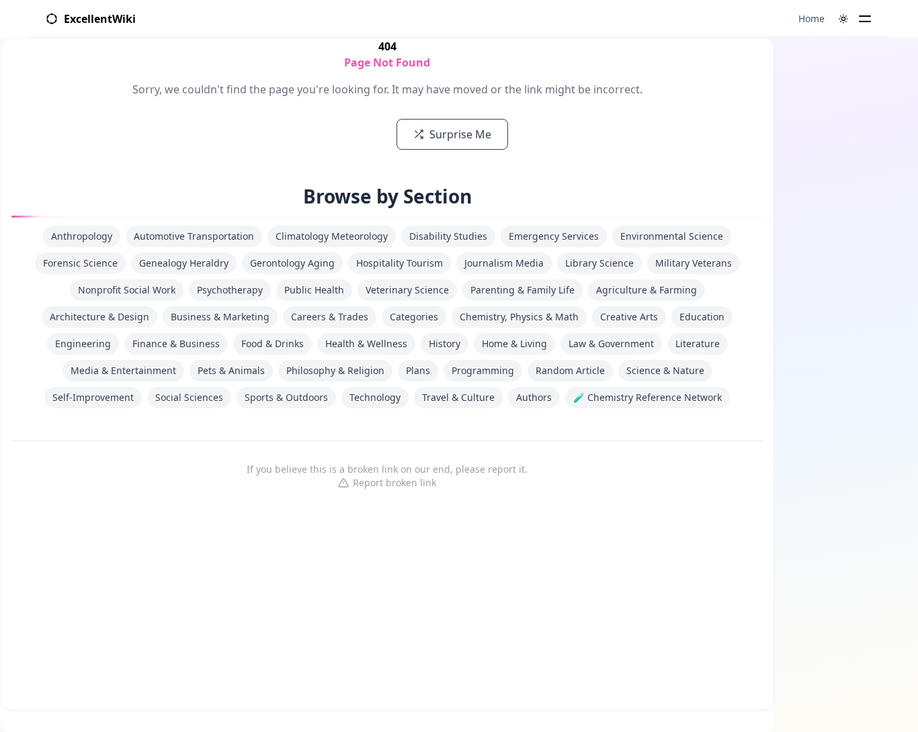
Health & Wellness (366, 343)
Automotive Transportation (194, 236)
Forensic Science (80, 263)
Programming (483, 370)
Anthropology (81, 236)
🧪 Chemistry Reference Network (647, 397)
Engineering (83, 343)
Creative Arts (629, 316)
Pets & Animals (231, 370)
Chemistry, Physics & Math (519, 316)
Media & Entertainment (123, 370)
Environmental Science (671, 236)
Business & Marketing (220, 316)
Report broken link (394, 482)
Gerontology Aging (292, 263)
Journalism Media (504, 263)
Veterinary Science (407, 289)
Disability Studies (448, 236)
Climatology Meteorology (332, 236)
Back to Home (334, 134)
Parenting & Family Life (522, 289)
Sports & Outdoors (286, 397)
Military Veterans (693, 263)
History (444, 343)
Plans (418, 370)
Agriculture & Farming (646, 289)
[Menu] (865, 19)
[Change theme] (843, 19)
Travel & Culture (458, 397)
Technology (375, 397)
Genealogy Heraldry (183, 263)
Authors (534, 397)
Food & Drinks (272, 343)
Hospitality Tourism (399, 263)
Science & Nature (665, 370)
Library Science (599, 263)
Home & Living (514, 343)
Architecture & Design (99, 316)
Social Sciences (189, 397)
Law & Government (611, 343)
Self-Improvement (93, 397)
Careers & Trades (329, 316)
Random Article (570, 370)
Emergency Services (554, 236)
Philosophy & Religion (335, 370)
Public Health (314, 289)
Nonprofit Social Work (126, 289)
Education (701, 316)
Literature (697, 343)
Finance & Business (176, 343)
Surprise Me (460, 134)
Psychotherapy (230, 289)
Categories (414, 316)
